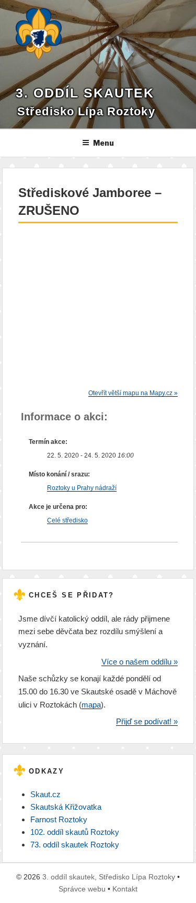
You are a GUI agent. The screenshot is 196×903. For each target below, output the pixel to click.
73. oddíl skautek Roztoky (74, 844)
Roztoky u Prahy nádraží (82, 488)
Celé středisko (67, 520)
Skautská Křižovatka (65, 806)
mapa (91, 704)
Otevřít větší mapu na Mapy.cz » (133, 393)
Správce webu (82, 889)
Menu (103, 142)
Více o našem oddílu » (139, 661)
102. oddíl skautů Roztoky (74, 832)
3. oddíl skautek (85, 93)
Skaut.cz (45, 794)
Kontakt (124, 889)
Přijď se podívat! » (147, 721)
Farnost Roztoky (58, 819)
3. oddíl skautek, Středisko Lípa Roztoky (108, 877)
